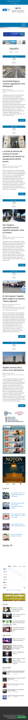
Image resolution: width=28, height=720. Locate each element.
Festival (14, 166)
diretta (11, 166)
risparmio (8, 238)
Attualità (9, 304)
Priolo (12, 310)
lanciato (12, 308)
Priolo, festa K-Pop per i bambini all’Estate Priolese (18, 525)
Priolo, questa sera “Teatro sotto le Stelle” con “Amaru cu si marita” (18, 515)
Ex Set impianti (5, 308)
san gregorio (12, 238)
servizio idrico (21, 374)
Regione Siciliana (15, 167)
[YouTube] (17, 3)
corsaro (19, 237)
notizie (4, 92)
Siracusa (15, 310)
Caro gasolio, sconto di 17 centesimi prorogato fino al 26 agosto (18, 494)
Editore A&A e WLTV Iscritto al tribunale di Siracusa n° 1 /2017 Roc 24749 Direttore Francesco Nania (14, 716)
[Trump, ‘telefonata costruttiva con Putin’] (5, 685)
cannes (8, 166)
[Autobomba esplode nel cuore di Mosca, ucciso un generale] (5, 691)
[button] (22, 717)
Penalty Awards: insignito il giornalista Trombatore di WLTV (18, 629)
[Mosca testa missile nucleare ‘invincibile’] (5, 697)
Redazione (14, 62)
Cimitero (12, 237)
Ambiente (5, 304)
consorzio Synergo (21, 307)
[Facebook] (10, 3)
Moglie (15, 308)
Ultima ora (11, 305)
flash (10, 308)
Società (7, 305)
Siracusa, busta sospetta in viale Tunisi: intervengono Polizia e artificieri (17, 505)
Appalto (5, 90)
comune (15, 237)
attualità (15, 307)
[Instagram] (15, 3)
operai (6, 310)
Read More (21, 120)
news (4, 310)
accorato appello (7, 307)
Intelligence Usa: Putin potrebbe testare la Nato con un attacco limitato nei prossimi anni (15, 672)
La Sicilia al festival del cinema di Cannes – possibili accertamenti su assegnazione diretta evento (13, 156)
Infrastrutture (6, 89)
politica (9, 310)
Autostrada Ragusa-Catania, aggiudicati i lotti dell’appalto (14, 83)
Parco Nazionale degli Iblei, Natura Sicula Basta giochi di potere (18, 622)
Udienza (4, 376)
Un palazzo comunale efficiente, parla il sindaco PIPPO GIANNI (18, 647)
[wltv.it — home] (6, 10)
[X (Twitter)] (13, 3)
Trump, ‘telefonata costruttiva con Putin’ (15, 684)
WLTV (18, 8)
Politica (16, 304)
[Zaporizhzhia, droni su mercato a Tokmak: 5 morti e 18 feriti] (5, 679)
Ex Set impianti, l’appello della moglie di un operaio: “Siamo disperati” (14, 298)
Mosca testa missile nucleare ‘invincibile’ (15, 695)
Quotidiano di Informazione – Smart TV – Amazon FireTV (18, 11)
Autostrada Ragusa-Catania (12, 90)
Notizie (10, 89)
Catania (8, 237)
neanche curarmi (20, 308)
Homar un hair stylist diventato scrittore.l (16, 535)
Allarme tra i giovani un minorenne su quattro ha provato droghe (17, 609)
